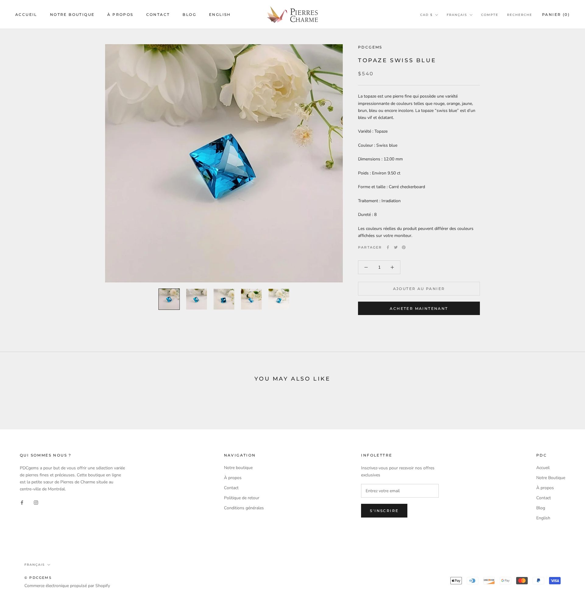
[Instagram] (36, 502)
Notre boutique (238, 468)
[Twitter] (396, 247)
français (457, 15)
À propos (120, 14)
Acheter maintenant (419, 308)
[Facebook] (388, 247)
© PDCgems (38, 577)
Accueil (26, 14)
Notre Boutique (72, 14)
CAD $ (426, 15)
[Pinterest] (404, 247)
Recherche (519, 15)
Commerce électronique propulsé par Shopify (67, 586)
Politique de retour (241, 498)
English (220, 14)
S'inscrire (384, 510)
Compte (489, 15)
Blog (189, 14)
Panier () (556, 14)
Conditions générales (244, 508)
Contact (158, 14)
